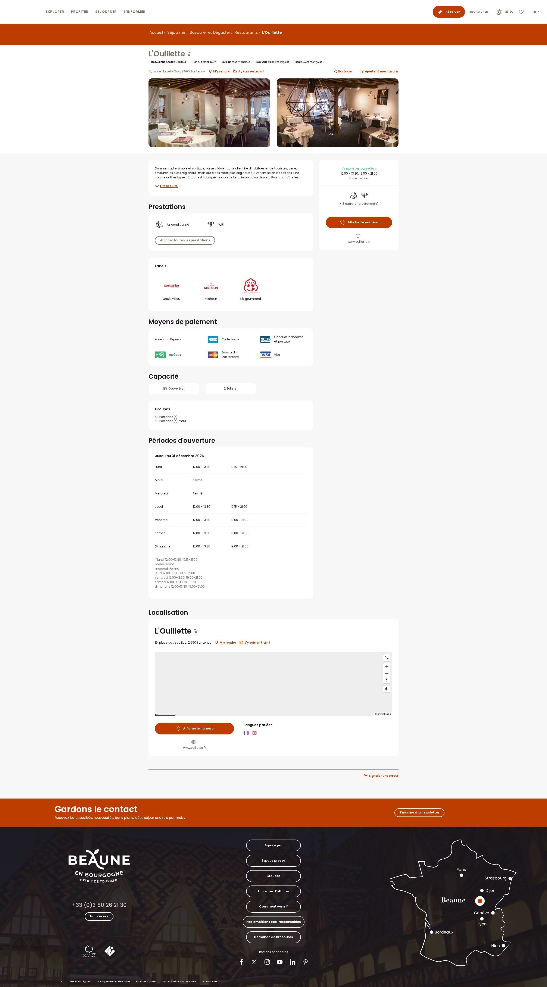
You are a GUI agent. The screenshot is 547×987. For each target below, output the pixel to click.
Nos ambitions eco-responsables (273, 922)
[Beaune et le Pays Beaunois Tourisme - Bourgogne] (22, 12)
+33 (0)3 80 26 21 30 (99, 905)
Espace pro (273, 845)
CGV (60, 981)
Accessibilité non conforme (179, 981)
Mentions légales (80, 981)
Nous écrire (99, 916)
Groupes (273, 876)
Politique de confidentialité (113, 981)
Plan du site (210, 981)
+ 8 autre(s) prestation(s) (359, 204)
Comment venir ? (273, 906)
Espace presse (273, 860)
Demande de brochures (273, 937)
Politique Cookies (146, 981)
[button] (536, 12)
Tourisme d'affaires (273, 891)
